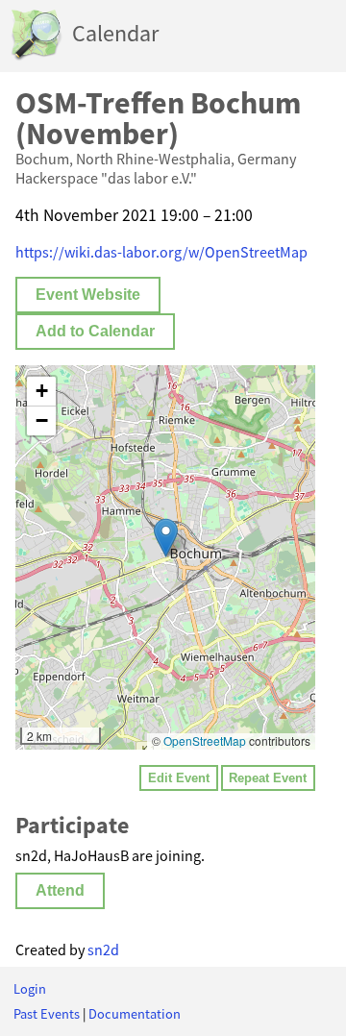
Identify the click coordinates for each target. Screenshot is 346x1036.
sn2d (103, 949)
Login (29, 989)
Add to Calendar (95, 331)
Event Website (88, 294)
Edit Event (179, 778)
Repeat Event (268, 778)
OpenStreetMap (204, 740)
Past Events (46, 1014)
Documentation (134, 1014)
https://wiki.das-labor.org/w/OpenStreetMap (161, 251)
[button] (166, 537)
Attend (60, 890)
